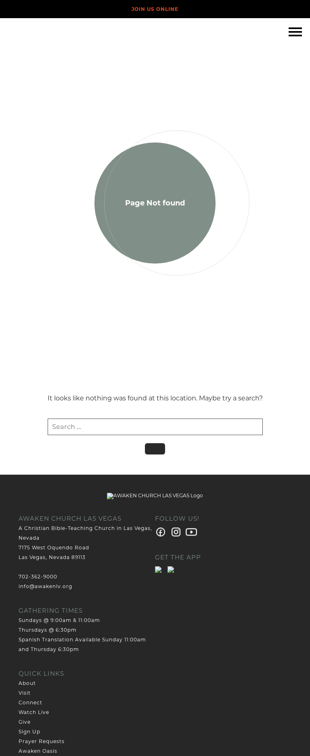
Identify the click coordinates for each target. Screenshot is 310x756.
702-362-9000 (38, 577)
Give (25, 722)
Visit (25, 693)
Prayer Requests (42, 741)
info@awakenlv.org (45, 586)
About (27, 683)
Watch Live (34, 712)
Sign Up (29, 732)
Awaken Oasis (38, 751)
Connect (30, 702)
